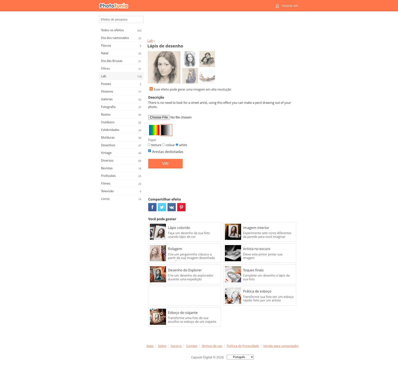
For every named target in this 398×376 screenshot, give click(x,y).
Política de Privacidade (243, 346)
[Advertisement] (222, 26)
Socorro (176, 346)
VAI (165, 163)
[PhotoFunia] (183, 5)
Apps (150, 346)
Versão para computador (281, 346)
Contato (191, 346)
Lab (150, 40)
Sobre (162, 346)
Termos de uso (212, 346)
